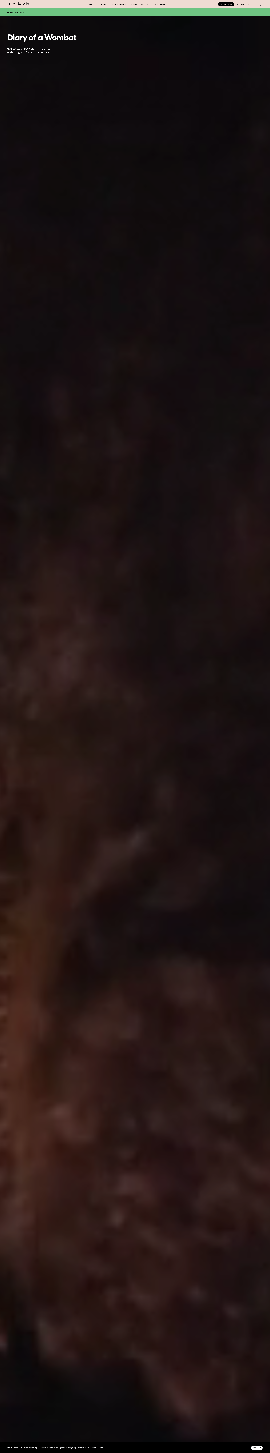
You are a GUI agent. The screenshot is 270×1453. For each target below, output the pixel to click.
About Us (133, 4)
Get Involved (160, 4)
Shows (92, 4)
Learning (102, 4)
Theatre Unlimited (118, 4)
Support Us (145, 4)
